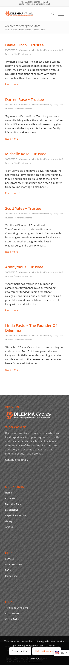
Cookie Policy (12, 619)
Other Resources (14, 564)
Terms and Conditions (16, 607)
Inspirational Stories (42, 50)
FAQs (8, 570)
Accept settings (20, 650)
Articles (9, 526)
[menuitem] (50, 14)
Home (8, 492)
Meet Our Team (13, 504)
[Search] (50, 14)
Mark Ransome (25, 54)
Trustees (9, 54)
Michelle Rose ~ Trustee (25, 153)
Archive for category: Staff (22, 26)
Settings (35, 658)
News (55, 50)
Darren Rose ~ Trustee (24, 99)
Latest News (11, 509)
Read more (11, 84)
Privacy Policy (12, 613)
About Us (10, 498)
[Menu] (59, 14)
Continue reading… (16, 459)
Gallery (8, 521)
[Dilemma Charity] (28, 14)
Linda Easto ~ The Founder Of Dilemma (31, 328)
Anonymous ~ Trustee (24, 266)
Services (9, 558)
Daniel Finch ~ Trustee (24, 45)
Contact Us (11, 575)
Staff (61, 50)
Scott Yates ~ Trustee (23, 208)
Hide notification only (46, 650)
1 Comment (23, 50)
